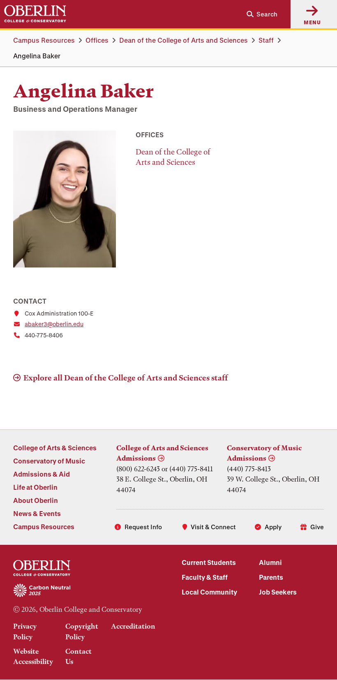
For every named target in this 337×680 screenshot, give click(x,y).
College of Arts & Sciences (55, 448)
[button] (259, 14)
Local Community (209, 592)
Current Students (209, 562)
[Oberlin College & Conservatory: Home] (35, 14)
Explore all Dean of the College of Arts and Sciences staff (125, 378)
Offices (96, 40)
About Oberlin (35, 500)
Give (317, 526)
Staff (266, 40)
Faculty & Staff (205, 577)
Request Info (143, 526)
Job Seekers (278, 592)
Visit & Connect (213, 526)
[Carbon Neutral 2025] (84, 590)
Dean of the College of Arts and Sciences (183, 40)
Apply (273, 526)
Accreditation (133, 626)
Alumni (270, 562)
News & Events (37, 513)
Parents (271, 577)
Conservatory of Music (49, 461)
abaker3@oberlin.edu (54, 323)
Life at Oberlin (35, 487)
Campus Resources (44, 40)
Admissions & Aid (41, 474)
